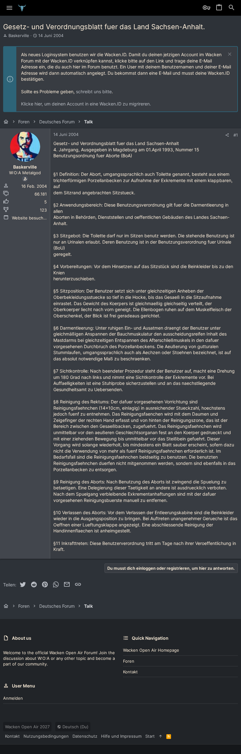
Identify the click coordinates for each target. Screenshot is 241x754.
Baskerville (18, 35)
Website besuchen (30, 217)
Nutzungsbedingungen (46, 736)
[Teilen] (227, 135)
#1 (235, 134)
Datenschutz (84, 736)
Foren (128, 661)
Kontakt (130, 671)
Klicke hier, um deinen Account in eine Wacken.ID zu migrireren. (86, 103)
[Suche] (231, 7)
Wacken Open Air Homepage (151, 650)
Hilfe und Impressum (121, 736)
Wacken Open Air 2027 (27, 726)
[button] (9, 7)
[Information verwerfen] (229, 54)
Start (150, 736)
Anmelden (13, 698)
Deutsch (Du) (74, 726)
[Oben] (160, 736)
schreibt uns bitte (94, 91)
